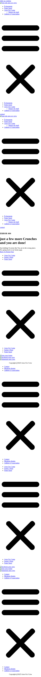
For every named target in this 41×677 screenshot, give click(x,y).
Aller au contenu (5, 1)
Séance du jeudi (13, 12)
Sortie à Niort (8, 257)
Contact (6, 366)
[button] (20, 58)
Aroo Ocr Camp (9, 10)
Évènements (8, 6)
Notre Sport (8, 8)
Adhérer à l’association (11, 14)
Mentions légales (9, 368)
